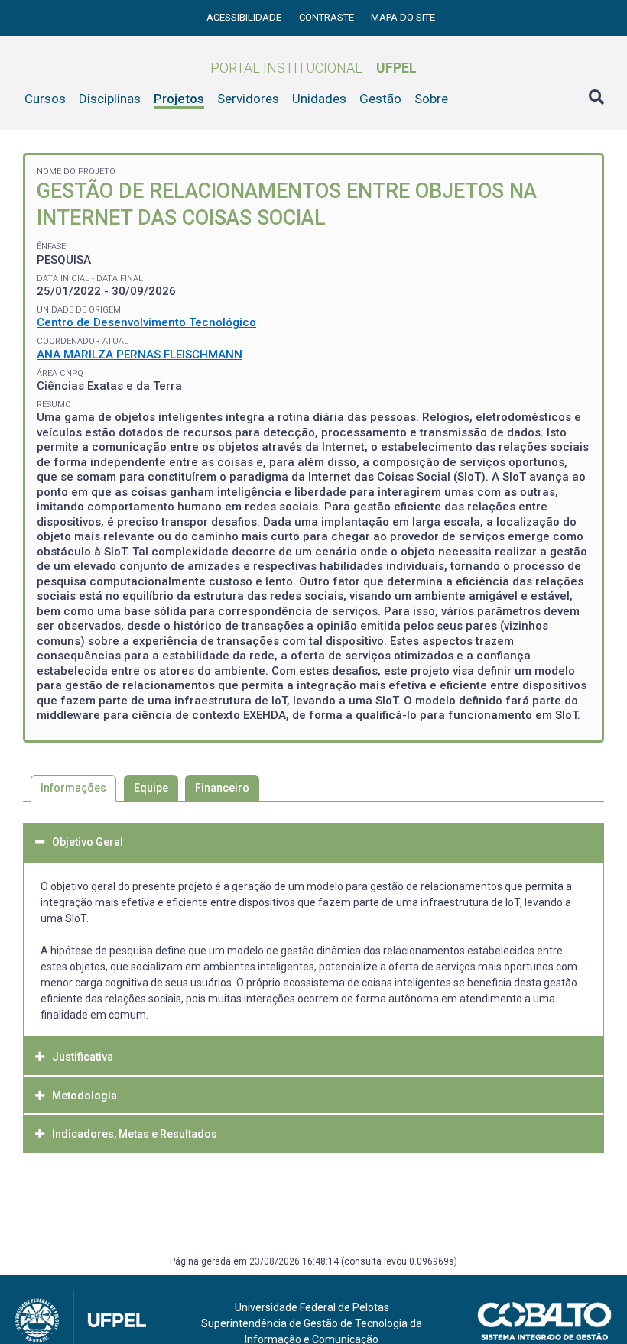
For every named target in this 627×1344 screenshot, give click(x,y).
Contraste (327, 17)
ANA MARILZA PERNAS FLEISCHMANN (139, 354)
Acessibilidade (245, 17)
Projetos (179, 98)
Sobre (431, 98)
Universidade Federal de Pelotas (312, 1307)
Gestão (380, 98)
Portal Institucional (313, 68)
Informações (73, 788)
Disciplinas (110, 98)
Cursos (45, 98)
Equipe (151, 788)
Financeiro (222, 788)
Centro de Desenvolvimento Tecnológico (146, 322)
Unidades (319, 98)
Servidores (248, 98)
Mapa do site (403, 17)
